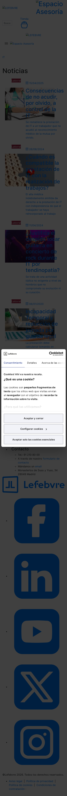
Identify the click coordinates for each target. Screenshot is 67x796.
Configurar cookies (31, 428)
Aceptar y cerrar (33, 418)
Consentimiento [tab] (13, 362)
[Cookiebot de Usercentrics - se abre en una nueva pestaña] (49, 354)
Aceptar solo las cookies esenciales (33, 439)
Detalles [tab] (32, 362)
